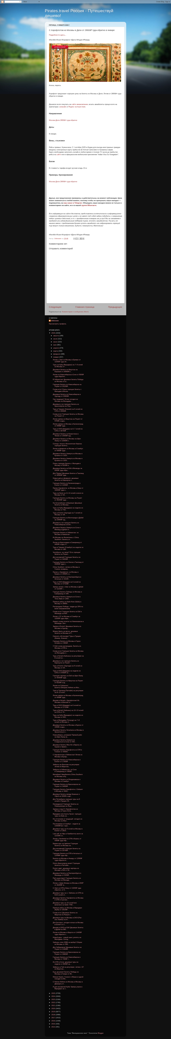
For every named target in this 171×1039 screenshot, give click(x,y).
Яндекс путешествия (76, 107)
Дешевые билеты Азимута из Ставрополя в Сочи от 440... (64, 741)
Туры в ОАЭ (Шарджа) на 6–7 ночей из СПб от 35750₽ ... (67, 430)
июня (55, 342)
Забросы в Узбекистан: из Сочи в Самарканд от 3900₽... (65, 770)
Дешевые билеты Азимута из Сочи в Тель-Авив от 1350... (66, 597)
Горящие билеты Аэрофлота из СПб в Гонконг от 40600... (67, 751)
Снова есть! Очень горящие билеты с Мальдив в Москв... (67, 390)
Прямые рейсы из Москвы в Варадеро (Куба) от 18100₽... (67, 909)
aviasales (63, 107)
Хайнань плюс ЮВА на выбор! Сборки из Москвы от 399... (67, 943)
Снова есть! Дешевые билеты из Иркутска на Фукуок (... (65, 913)
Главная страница (84, 307)
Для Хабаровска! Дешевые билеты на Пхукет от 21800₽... (67, 948)
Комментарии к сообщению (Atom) (75, 312)
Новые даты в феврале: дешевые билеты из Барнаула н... (66, 479)
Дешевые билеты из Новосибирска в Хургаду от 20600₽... (67, 395)
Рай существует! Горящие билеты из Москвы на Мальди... (67, 879)
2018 (53, 1015)
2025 (53, 993)
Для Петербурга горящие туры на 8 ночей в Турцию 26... (66, 800)
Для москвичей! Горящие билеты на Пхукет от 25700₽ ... (66, 849)
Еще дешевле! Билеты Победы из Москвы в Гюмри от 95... (66, 973)
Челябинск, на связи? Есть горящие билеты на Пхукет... (66, 553)
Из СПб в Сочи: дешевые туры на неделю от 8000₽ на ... (65, 963)
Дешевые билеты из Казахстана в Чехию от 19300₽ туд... (65, 435)
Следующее (55, 307)
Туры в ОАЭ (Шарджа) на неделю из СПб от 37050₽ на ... (67, 672)
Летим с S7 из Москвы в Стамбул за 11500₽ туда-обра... (66, 617)
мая (55, 345)
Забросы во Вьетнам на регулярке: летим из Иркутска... (66, 765)
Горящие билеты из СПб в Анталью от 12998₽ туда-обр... (67, 854)
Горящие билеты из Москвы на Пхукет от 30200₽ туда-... (67, 499)
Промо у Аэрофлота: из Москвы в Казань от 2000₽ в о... (65, 573)
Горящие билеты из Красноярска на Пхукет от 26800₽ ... (66, 953)
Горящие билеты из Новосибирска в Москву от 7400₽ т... (66, 958)
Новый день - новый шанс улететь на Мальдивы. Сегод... (67, 938)
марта (55, 351)
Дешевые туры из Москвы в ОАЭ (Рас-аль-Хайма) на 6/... (67, 918)
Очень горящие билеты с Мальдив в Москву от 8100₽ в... (66, 464)
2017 (53, 1018)
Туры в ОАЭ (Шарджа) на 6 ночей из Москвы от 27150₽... (67, 583)
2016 (53, 1021)
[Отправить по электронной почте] (74, 238)
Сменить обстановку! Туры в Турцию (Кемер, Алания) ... (67, 637)
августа (56, 336)
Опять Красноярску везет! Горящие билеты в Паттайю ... (66, 864)
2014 (53, 1027)
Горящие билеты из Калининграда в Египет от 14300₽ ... (66, 484)
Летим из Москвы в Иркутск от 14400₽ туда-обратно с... (67, 933)
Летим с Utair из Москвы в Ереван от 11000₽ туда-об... (67, 360)
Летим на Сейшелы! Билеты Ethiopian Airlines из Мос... (66, 686)
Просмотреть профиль (57, 324)
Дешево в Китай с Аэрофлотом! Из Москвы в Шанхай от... (66, 701)
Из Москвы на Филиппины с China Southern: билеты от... (66, 538)
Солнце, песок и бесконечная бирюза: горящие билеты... (67, 444)
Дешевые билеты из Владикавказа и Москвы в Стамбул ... (66, 780)
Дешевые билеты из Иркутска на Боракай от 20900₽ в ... (65, 370)
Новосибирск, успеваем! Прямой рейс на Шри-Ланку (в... (67, 736)
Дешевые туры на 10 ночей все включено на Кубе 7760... (65, 904)
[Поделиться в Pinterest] (83, 238)
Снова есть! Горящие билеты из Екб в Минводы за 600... (67, 612)
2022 (53, 1002)
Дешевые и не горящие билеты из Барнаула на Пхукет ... (66, 662)
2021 (53, 1005)
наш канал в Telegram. (73, 203)
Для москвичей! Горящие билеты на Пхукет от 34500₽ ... (66, 558)
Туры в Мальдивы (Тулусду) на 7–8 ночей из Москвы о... (66, 721)
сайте (58, 154)
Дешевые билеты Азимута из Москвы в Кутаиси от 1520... (67, 454)
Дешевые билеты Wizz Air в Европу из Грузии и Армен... (67, 746)
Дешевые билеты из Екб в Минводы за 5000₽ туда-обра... (67, 469)
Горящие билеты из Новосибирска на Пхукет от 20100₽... (67, 385)
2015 (53, 1024)
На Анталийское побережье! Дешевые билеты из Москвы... (67, 504)
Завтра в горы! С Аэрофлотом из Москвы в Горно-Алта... (65, 810)
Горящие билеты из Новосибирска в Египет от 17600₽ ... (66, 760)
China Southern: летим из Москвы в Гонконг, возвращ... (66, 568)
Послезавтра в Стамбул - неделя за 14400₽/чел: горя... (66, 825)
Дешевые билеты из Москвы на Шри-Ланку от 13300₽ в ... (67, 439)
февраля (57, 354)
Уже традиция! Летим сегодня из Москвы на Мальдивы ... (65, 400)
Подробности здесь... (57, 35)
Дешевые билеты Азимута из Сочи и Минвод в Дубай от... (66, 528)
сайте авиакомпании (80, 104)
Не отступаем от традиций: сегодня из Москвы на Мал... (67, 820)
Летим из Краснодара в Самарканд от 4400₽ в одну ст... (67, 543)
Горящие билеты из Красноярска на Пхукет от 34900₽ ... (66, 785)
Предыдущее (115, 307)
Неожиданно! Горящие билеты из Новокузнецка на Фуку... (65, 805)
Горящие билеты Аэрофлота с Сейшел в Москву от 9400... (68, 790)
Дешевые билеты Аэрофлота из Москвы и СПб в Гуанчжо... (68, 899)
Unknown (55, 321)
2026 (53, 333)
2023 (53, 999)
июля (55, 339)
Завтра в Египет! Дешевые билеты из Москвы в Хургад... (67, 627)
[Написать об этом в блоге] (76, 238)
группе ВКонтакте (88, 205)
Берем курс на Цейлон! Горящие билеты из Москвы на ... (65, 844)
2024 (53, 996)
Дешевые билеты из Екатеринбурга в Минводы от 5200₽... (67, 874)
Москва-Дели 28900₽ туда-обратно (63, 120)
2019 (53, 1012)
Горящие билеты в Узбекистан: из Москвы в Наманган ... (66, 533)
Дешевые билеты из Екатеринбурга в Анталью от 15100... (67, 578)
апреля (56, 348)
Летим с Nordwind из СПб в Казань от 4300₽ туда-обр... (67, 839)
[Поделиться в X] (79, 238)
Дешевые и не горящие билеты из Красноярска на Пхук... (66, 405)
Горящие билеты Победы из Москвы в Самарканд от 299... (67, 593)
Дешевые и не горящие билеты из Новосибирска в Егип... (66, 523)
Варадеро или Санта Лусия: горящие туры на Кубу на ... (67, 815)
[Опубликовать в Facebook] (81, 238)
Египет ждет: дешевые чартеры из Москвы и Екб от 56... (66, 869)
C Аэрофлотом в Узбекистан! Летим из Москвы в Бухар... (67, 755)
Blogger (100, 1033)
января (56, 357)
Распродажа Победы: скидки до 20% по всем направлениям (68, 607)
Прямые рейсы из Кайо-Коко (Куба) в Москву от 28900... (67, 602)
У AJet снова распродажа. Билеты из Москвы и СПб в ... (67, 647)
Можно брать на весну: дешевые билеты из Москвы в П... (65, 632)
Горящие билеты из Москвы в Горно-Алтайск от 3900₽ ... (67, 642)
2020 (53, 1008)
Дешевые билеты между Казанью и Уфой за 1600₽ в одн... (66, 795)
